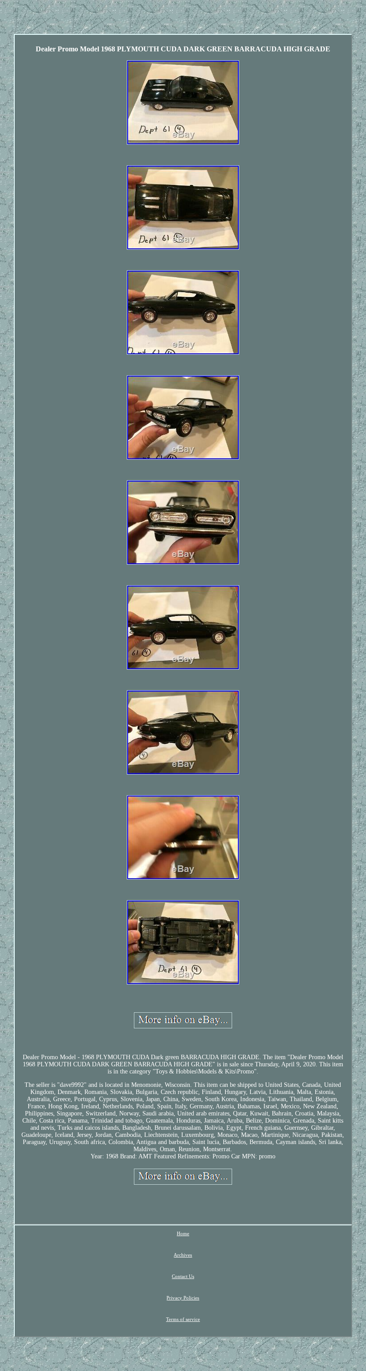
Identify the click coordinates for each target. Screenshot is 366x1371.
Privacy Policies (182, 1297)
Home (183, 1233)
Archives (183, 1255)
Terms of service (183, 1319)
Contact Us (183, 1276)
